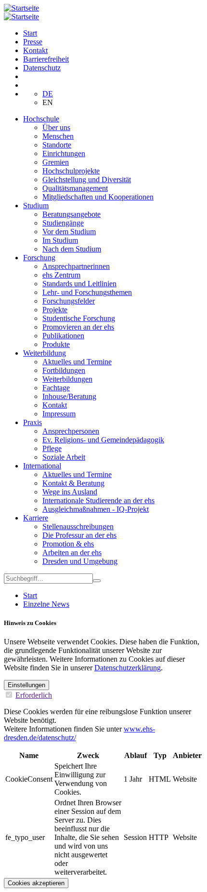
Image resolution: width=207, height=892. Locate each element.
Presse (32, 42)
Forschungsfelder (68, 301)
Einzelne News (46, 604)
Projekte (54, 310)
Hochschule (41, 119)
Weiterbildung (44, 353)
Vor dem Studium (69, 231)
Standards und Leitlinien (79, 284)
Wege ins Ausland (69, 492)
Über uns (56, 127)
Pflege (52, 448)
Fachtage (56, 388)
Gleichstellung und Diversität (86, 179)
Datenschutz (42, 68)
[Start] (21, 8)
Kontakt (35, 50)
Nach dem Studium (71, 249)
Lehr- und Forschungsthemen (87, 292)
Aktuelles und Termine (77, 362)
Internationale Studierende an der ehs (98, 500)
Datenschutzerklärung (127, 668)
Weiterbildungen (67, 379)
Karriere (35, 518)
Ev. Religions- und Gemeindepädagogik (103, 440)
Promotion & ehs (68, 544)
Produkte (56, 344)
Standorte (56, 145)
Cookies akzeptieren (36, 883)
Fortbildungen (63, 370)
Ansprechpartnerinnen (76, 266)
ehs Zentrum (61, 275)
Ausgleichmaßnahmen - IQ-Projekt (95, 509)
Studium (36, 205)
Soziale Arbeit (63, 457)
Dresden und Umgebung (79, 561)
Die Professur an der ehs (79, 535)
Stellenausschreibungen (78, 526)
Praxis (32, 422)
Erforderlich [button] (33, 695)
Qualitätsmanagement (75, 188)
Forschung (39, 257)
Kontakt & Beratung (73, 483)
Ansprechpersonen (70, 431)
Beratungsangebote (71, 214)
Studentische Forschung (78, 318)
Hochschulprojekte (71, 171)
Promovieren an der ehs (78, 327)
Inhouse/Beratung (69, 396)
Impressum (59, 414)
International (42, 466)
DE (47, 94)
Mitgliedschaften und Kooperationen (98, 197)
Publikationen (63, 336)
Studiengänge (63, 223)
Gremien (55, 162)
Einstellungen (26, 685)
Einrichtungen (63, 153)
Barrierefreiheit (46, 59)
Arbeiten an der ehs (72, 552)
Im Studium (60, 240)
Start (30, 33)
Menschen (58, 136)
